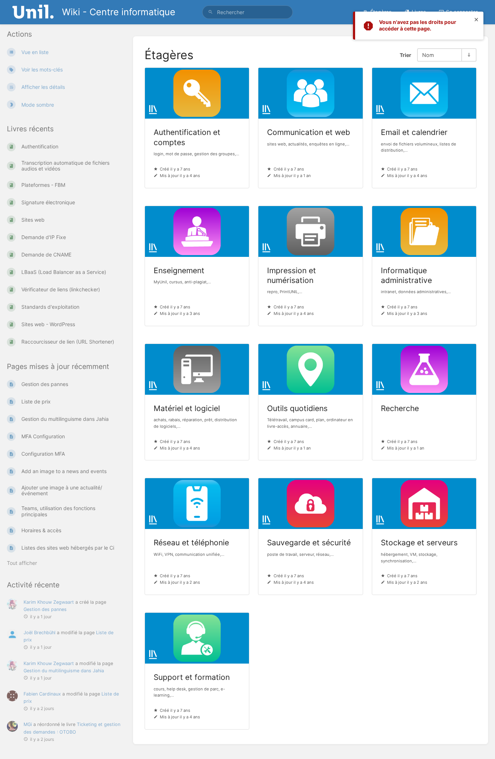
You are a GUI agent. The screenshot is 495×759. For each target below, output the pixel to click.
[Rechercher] (210, 12)
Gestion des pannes (45, 609)
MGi (28, 724)
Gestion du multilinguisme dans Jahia (64, 670)
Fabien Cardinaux (42, 694)
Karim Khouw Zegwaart (49, 602)
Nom (428, 55)
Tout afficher (22, 563)
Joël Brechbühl (39, 632)
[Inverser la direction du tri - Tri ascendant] (468, 55)
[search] (247, 12)
